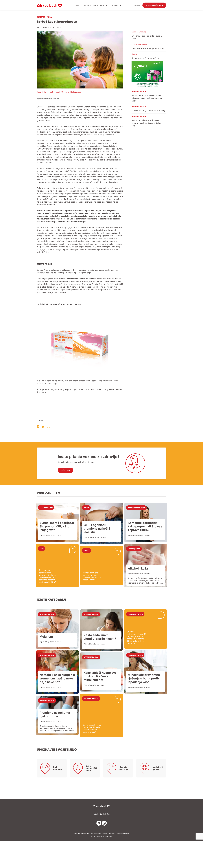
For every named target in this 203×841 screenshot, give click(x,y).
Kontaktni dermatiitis (136, 507)
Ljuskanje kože (134, 548)
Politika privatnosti (108, 833)
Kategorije (114, 5)
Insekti (57, 92)
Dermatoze (136, 54)
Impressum (85, 833)
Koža (39, 92)
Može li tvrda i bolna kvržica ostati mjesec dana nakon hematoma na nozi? (147, 98)
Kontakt (77, 833)
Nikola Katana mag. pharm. (49, 27)
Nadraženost (75, 92)
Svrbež (50, 92)
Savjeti (78, 5)
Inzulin (86, 507)
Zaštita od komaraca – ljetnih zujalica (148, 48)
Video (95, 5)
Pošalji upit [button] (65, 470)
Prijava (137, 5)
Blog (102, 5)
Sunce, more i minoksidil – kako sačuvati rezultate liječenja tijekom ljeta (147, 123)
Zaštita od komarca (139, 44)
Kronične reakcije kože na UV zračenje (149, 110)
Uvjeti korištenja (95, 833)
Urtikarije (65, 92)
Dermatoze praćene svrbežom (145, 58)
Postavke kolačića (122, 833)
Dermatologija (44, 17)
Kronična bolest (46, 507)
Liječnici (87, 5)
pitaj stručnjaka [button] (154, 5)
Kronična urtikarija (139, 32)
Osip (44, 92)
